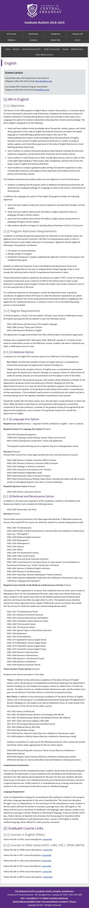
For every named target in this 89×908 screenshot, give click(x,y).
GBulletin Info (77, 49)
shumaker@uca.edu (43, 81)
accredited (31, 898)
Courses (65, 49)
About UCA (55, 40)
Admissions (33, 34)
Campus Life (77, 34)
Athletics (11, 40)
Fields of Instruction (52, 49)
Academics (55, 34)
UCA (22, 898)
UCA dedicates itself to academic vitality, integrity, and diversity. (44, 891)
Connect (33, 40)
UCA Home (11, 34)
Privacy (73, 901)
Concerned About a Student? (55, 901)
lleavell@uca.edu (42, 89)
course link (47, 839)
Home (8, 49)
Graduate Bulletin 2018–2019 (44, 22)
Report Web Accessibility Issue (27, 901)
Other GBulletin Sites (44, 54)
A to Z (77, 40)
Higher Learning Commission (55, 898)
